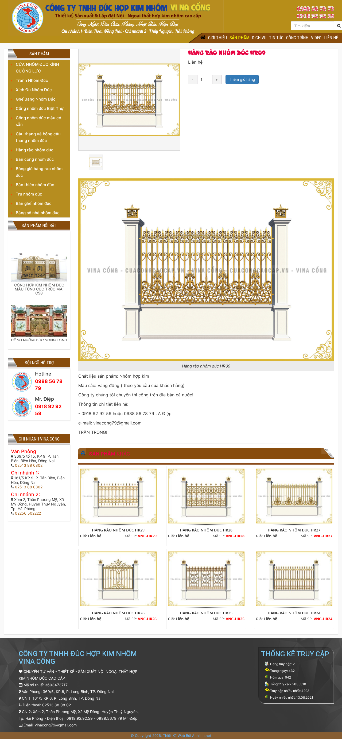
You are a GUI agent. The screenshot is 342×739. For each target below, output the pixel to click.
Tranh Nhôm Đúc (32, 80)
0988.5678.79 (109, 718)
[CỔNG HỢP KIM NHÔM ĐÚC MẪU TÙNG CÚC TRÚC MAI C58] (39, 255)
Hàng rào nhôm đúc (34, 149)
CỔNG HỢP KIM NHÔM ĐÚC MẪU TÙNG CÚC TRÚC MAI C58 (39, 282)
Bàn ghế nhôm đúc (34, 203)
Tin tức (276, 37)
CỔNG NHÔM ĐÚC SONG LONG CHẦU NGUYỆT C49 (39, 335)
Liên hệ (331, 37)
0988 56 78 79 (315, 8)
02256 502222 (28, 513)
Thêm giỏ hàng (242, 79)
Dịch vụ (259, 37)
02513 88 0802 (28, 465)
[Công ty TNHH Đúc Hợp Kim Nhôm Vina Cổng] (116, 17)
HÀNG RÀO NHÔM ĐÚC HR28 (206, 530)
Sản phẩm (239, 37)
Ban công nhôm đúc (35, 159)
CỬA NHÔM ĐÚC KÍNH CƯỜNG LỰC (37, 68)
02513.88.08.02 (56, 705)
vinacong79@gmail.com (56, 725)
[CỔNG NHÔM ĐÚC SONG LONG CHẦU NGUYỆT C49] (39, 314)
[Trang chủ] (203, 38)
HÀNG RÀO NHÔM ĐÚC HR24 (294, 612)
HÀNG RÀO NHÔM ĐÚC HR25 (206, 612)
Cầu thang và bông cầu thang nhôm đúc (38, 137)
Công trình (297, 37)
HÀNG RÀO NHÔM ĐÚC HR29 (118, 530)
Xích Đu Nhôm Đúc (34, 89)
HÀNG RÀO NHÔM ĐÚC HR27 (294, 530)
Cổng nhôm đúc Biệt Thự (40, 108)
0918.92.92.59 (80, 718)
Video (316, 37)
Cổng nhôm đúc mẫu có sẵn (38, 121)
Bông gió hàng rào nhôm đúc (39, 172)
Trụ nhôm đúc (29, 194)
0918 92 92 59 (315, 16)
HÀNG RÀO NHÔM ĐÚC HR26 (118, 612)
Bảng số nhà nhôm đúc (38, 212)
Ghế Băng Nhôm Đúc (36, 99)
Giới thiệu (217, 37)
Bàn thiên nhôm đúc (35, 184)
